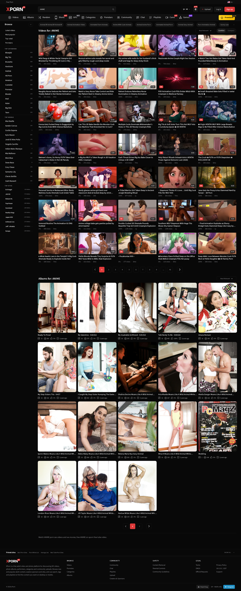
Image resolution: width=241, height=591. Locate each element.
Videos (69, 565)
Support (219, 571)
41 (170, 269)
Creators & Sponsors (117, 578)
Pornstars (9, 43)
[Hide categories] (31, 24)
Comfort (221, 30)
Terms (198, 565)
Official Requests (202, 571)
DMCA (198, 568)
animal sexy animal (185, 24)
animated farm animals (99, 24)
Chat (111, 568)
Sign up (229, 9)
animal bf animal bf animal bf (51, 24)
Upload (112, 575)
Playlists (113, 571)
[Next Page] (179, 269)
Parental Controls (159, 568)
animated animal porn (164, 24)
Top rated (9, 38)
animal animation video (76, 24)
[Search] (113, 9)
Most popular (10, 34)
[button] (234, 25)
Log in (218, 9)
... (163, 269)
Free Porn (9, 2)
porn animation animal (206, 24)
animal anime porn (144, 24)
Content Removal (159, 565)
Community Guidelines (161, 571)
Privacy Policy (221, 565)
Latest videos (10, 30)
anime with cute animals (122, 24)
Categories (70, 571)
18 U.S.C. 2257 (221, 568)
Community (114, 565)
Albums (69, 575)
